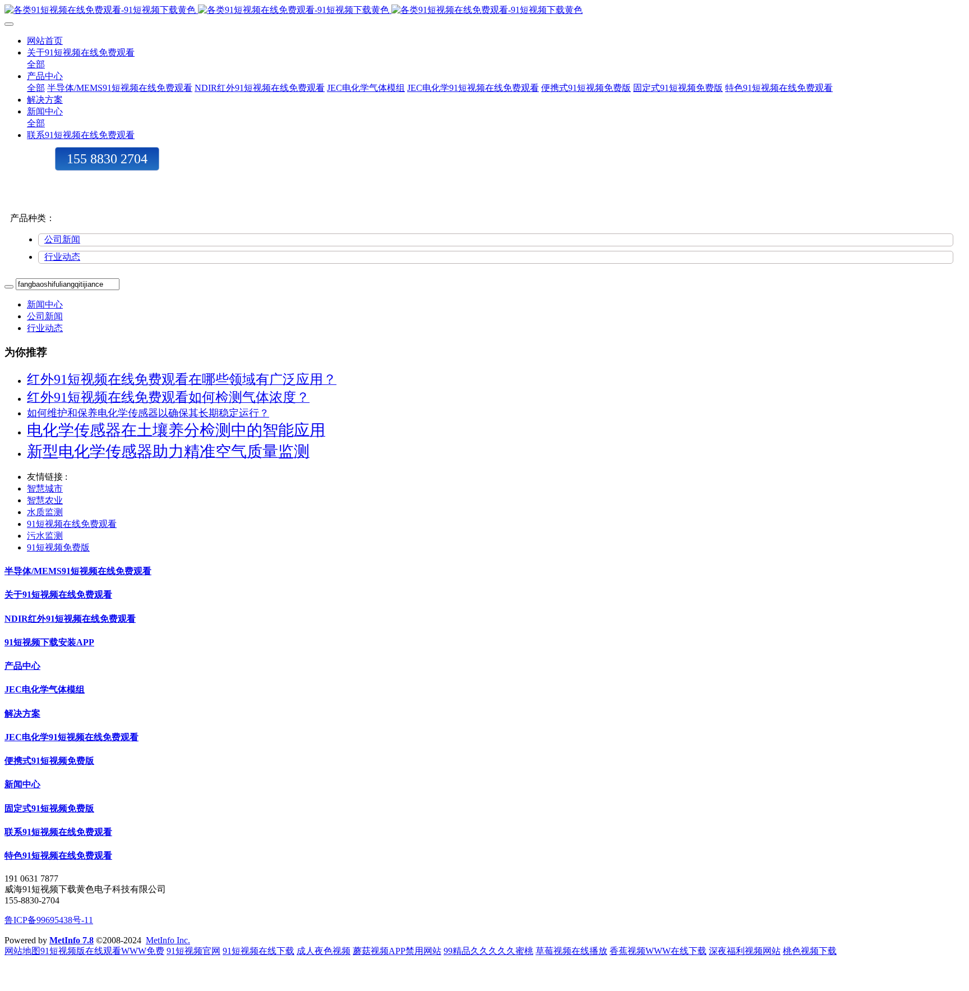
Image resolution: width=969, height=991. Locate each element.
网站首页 (45, 40)
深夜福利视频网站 (745, 951)
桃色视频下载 (810, 951)
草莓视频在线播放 (571, 951)
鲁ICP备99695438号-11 (48, 920)
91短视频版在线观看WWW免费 (102, 951)
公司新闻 (62, 239)
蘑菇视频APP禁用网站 (397, 951)
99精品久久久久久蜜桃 (488, 951)
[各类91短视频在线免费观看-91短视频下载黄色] (484, 10)
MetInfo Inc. (168, 940)
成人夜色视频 (323, 951)
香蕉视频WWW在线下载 (658, 951)
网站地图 (22, 951)
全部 (36, 64)
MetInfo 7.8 (71, 940)
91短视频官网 (193, 951)
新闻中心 (45, 304)
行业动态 (62, 256)
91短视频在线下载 (258, 951)
